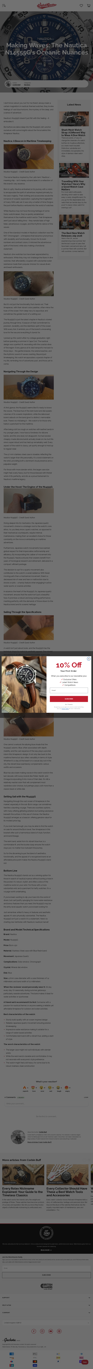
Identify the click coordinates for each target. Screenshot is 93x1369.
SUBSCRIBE (69, 699)
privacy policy (65, 708)
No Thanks (69, 704)
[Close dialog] (89, 659)
